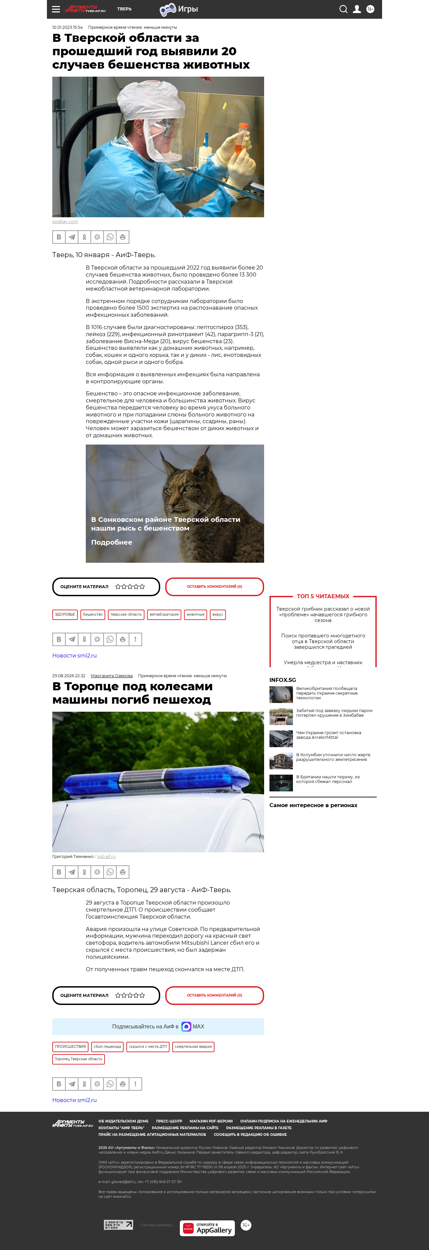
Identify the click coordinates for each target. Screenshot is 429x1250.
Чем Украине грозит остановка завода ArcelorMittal (328, 735)
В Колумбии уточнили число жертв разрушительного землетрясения (333, 757)
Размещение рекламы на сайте (185, 1128)
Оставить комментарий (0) (214, 586)
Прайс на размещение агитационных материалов (152, 1134)
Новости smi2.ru (74, 655)
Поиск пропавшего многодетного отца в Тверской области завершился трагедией (323, 641)
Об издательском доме (123, 1121)
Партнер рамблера (156, 1225)
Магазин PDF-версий (211, 1121)
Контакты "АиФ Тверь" (121, 1128)
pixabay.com (65, 221)
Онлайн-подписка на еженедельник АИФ (283, 1121)
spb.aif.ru (106, 856)
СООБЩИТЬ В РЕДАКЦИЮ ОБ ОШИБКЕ (250, 1134)
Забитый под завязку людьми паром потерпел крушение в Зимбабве (334, 713)
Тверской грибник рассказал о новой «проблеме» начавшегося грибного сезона (323, 614)
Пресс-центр (169, 1121)
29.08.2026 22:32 (68, 675)
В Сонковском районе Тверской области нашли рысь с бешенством (165, 524)
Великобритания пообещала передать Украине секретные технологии (327, 693)
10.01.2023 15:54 (67, 27)
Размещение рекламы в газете (259, 1128)
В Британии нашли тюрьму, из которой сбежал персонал (328, 779)
